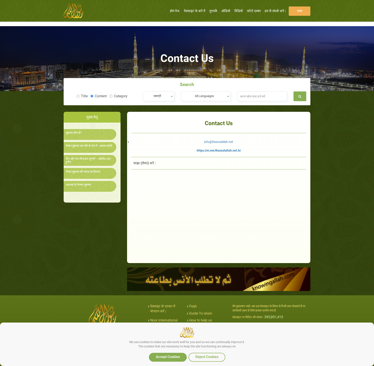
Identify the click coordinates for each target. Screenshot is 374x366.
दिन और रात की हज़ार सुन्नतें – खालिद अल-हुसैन (88, 160)
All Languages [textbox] (204, 96)
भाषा (299, 11)
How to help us (200, 320)
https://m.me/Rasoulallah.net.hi (219, 150)
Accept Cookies (168, 357)
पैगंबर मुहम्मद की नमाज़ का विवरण (83, 171)
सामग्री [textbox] (157, 96)
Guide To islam (200, 313)
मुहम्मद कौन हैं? (74, 132)
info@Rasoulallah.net (218, 142)
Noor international (164, 320)
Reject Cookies (206, 357)
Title (84, 96)
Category (120, 96)
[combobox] (158, 96)
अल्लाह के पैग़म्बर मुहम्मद (78, 184)
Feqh (193, 306)
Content (101, 96)
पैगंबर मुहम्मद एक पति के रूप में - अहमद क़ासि (89, 145)
